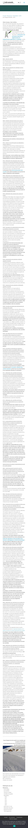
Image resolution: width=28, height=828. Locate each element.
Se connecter (12, 817)
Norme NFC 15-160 (8, 806)
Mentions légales (13, 819)
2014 (6, 803)
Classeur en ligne (7, 792)
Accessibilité (6, 790)
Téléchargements (7, 811)
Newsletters (15, 15)
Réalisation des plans (8, 808)
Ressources (9, 15)
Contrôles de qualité (8, 794)
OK (14, 826)
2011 (6, 798)
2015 (6, 804)
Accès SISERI (6, 789)
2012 (6, 800)
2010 (20, 15)
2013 (6, 801)
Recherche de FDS (8, 809)
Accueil (4, 15)
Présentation (19, 817)
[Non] (26, 824)
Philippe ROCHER (8, 17)
